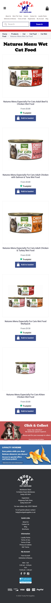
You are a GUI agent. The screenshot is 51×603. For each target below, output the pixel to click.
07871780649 (32, 506)
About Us (8, 16)
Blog (47, 19)
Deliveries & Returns (10, 19)
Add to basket (27, 118)
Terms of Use (25, 540)
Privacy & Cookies (26, 545)
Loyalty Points (42, 16)
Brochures (25, 529)
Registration (31, 19)
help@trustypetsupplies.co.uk (25, 512)
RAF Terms (25, 547)
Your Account (25, 555)
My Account (40, 19)
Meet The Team (17, 16)
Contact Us (33, 16)
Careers (26, 16)
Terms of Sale (22, 19)
